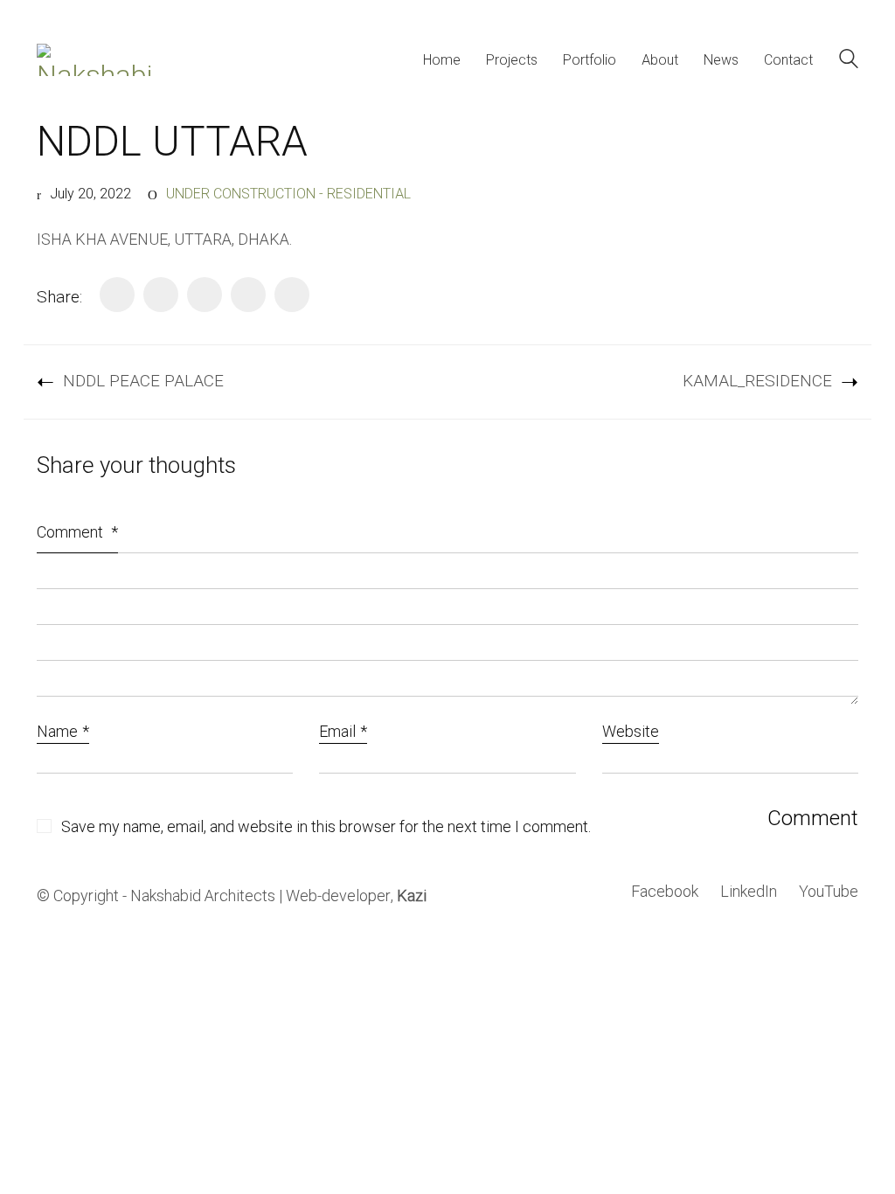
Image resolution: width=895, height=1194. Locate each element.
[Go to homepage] (93, 60)
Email (343, 733)
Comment (77, 533)
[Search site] (848, 61)
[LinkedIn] (204, 294)
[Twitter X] (160, 294)
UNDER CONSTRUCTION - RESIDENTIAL (288, 194)
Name (63, 733)
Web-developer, (356, 896)
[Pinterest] (248, 294)
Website (630, 733)
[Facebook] (117, 294)
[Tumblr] (291, 294)
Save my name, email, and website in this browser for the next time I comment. (326, 827)
